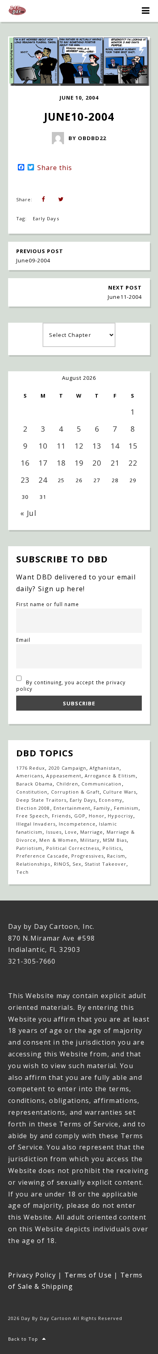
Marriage (91, 832)
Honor (97, 816)
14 (115, 446)
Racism (116, 856)
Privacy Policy (32, 1275)
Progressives (87, 856)
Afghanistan (104, 768)
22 (132, 463)
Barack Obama (34, 784)
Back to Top (23, 1339)
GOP (79, 816)
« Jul (28, 513)
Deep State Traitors (41, 800)
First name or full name (47, 604)
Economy (110, 800)
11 (61, 446)
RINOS (61, 864)
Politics (111, 848)
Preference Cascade (42, 856)
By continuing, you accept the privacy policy (71, 685)
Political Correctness (73, 848)
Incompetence (77, 824)
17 (42, 463)
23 (25, 480)
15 (132, 446)
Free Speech (32, 816)
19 (79, 463)
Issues (54, 832)
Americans (29, 776)
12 (79, 446)
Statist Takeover (105, 864)
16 (25, 463)
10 (42, 446)
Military (90, 840)
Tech (22, 872)
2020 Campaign (68, 768)
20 (96, 463)
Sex (77, 864)
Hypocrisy (120, 816)
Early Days (46, 218)
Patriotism (29, 848)
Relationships (33, 864)
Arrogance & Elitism (110, 776)
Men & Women (58, 840)
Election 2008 (33, 808)
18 (61, 463)
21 (115, 463)
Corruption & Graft (75, 792)
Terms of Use (88, 1275)
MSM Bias (114, 840)
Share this (54, 167)
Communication (101, 784)
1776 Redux (30, 768)
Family (102, 808)
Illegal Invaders (36, 824)
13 (96, 446)
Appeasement (63, 776)
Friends (61, 816)
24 (42, 480)
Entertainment (72, 808)
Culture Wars (119, 792)
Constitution (31, 792)
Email (23, 640)
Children (67, 784)
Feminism (126, 808)
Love (71, 832)
